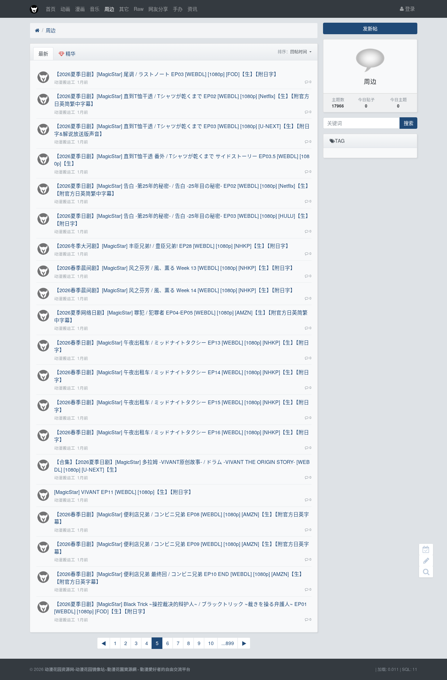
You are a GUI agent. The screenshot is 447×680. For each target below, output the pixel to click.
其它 (124, 8)
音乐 (95, 8)
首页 (51, 8)
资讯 (192, 8)
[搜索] (426, 571)
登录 (409, 8)
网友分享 (158, 8)
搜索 (408, 122)
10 (211, 643)
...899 (227, 643)
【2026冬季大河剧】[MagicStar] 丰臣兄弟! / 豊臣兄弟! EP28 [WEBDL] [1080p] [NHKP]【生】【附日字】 (172, 245)
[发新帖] (426, 560)
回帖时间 (299, 51)
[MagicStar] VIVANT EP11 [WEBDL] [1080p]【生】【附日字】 (124, 491)
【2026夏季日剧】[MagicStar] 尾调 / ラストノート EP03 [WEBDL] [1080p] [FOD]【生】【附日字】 (166, 73)
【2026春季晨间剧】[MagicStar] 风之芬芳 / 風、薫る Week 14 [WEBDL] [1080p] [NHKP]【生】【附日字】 (174, 290)
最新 (43, 53)
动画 (65, 8)
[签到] (426, 549)
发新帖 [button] (370, 28)
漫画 (80, 8)
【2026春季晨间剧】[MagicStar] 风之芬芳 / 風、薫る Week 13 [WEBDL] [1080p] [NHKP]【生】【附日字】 (174, 267)
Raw (139, 8)
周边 (109, 8)
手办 (178, 8)
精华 (69, 53)
